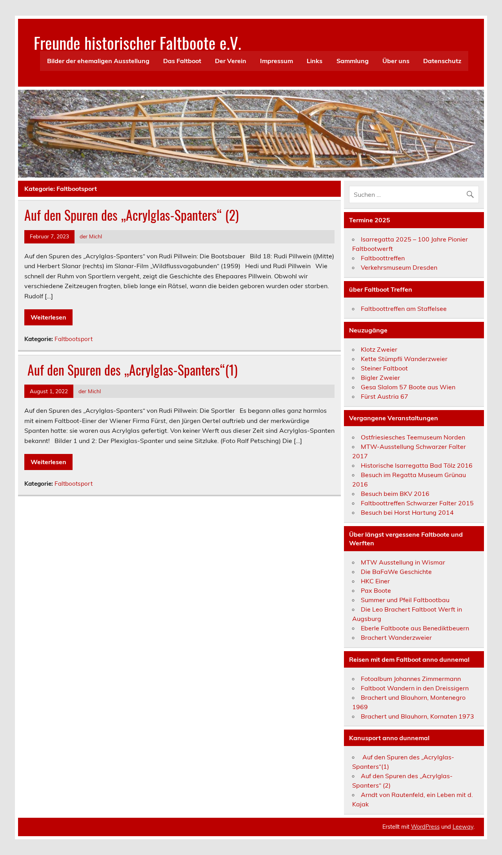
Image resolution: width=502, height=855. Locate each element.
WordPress (425, 826)
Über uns (395, 61)
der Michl (91, 236)
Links (314, 61)
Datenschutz (442, 61)
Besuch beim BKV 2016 (395, 493)
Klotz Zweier (379, 349)
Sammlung (352, 61)
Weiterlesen (48, 317)
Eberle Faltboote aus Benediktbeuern (415, 628)
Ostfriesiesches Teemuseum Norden (413, 437)
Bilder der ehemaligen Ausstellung (98, 61)
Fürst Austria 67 (384, 396)
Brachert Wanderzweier (396, 637)
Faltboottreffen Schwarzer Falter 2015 (417, 503)
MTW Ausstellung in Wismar (403, 562)
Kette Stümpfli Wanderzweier (404, 359)
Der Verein (230, 61)
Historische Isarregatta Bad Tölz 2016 (417, 465)
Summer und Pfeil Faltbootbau (405, 600)
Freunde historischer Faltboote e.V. (137, 42)
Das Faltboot (182, 61)
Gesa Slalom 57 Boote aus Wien (408, 387)
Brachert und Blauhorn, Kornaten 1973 (417, 716)
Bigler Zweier (380, 377)
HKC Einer (375, 581)
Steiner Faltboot (384, 368)
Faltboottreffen (383, 258)
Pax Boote (376, 590)
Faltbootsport (74, 339)
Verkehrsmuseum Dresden (399, 267)
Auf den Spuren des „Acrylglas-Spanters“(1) (131, 369)
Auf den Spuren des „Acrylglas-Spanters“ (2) (131, 215)
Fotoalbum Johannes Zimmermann (411, 679)
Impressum (276, 61)
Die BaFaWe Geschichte (396, 571)
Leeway (463, 826)
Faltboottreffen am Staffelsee (404, 308)
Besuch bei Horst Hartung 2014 (407, 512)
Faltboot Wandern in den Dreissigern (415, 688)
